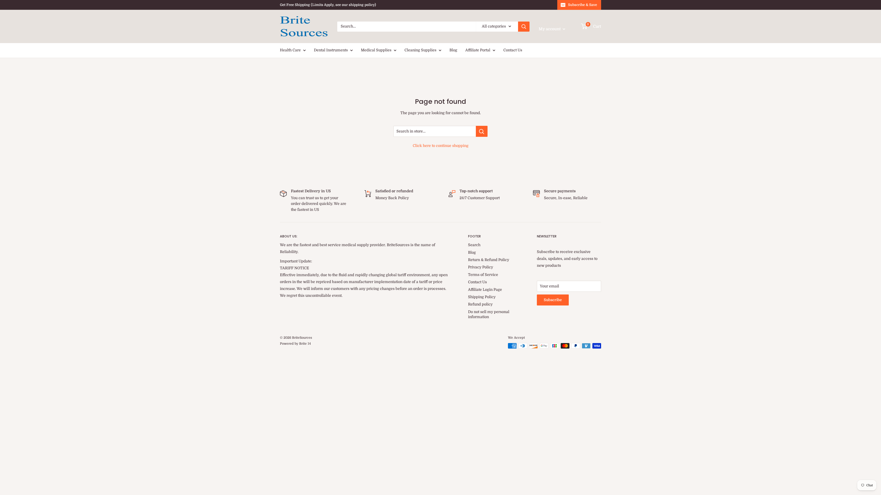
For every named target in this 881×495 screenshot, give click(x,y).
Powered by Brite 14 (295, 343)
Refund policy (480, 304)
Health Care (290, 50)
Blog (453, 50)
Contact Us (512, 50)
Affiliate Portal (477, 50)
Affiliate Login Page (485, 290)
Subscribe (553, 300)
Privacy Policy (480, 267)
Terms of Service (483, 275)
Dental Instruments (331, 50)
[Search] (524, 27)
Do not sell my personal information (488, 314)
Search (474, 245)
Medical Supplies (376, 50)
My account (550, 29)
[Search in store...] (482, 131)
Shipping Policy (482, 297)
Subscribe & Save (582, 5)
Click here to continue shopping (440, 146)
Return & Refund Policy (488, 260)
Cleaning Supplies (420, 50)
